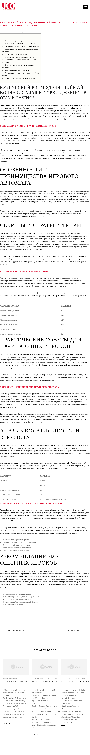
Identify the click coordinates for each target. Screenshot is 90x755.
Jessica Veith (16, 32)
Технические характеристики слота (19, 57)
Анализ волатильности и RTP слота (19, 70)
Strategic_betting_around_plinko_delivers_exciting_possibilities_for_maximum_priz (74, 682)
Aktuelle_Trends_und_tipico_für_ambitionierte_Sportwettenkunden (45, 682)
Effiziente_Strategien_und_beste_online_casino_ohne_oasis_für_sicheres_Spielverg (16, 682)
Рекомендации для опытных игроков (20, 78)
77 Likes (66, 729)
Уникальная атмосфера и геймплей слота (22, 46)
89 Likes (7, 723)
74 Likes (36, 734)
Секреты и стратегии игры (16, 54)
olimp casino (76, 108)
